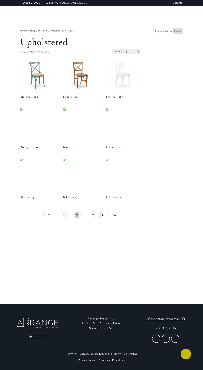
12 (92, 215)
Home (23, 30)
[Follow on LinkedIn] (175, 339)
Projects (140, 12)
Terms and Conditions (112, 360)
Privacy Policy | (88, 360)
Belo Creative (129, 353)
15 (109, 215)
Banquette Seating (97, 12)
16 (114, 215)
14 (103, 215)
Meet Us (62, 12)
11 (87, 215)
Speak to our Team (184, 12)
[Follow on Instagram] (166, 339)
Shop (76, 12)
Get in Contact (101, 280)
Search (177, 31)
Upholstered (57, 30)
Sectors (121, 12)
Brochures (159, 12)
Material (42, 30)
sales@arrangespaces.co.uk (165, 319)
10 (82, 215)
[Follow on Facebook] (156, 339)
